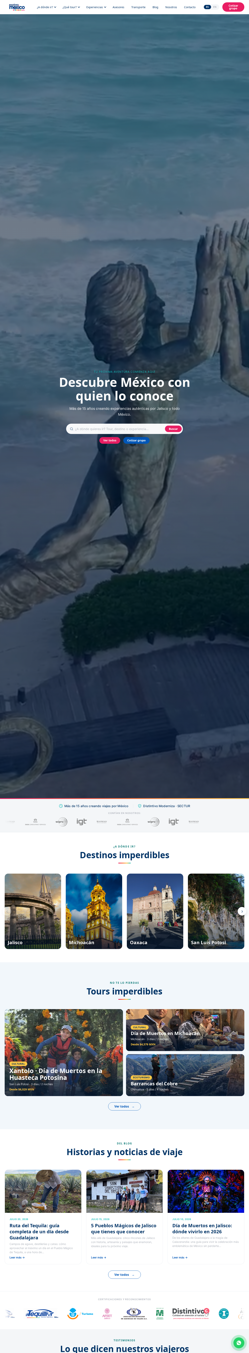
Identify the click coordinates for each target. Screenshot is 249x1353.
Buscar (173, 429)
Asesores (118, 7)
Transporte (138, 7)
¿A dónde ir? (45, 7)
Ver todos (109, 440)
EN (215, 7)
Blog (155, 7)
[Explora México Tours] (17, 7)
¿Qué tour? (70, 7)
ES (207, 7)
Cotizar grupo (233, 7)
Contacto (190, 7)
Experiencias (94, 7)
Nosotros (171, 7)
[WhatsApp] (238, 1342)
